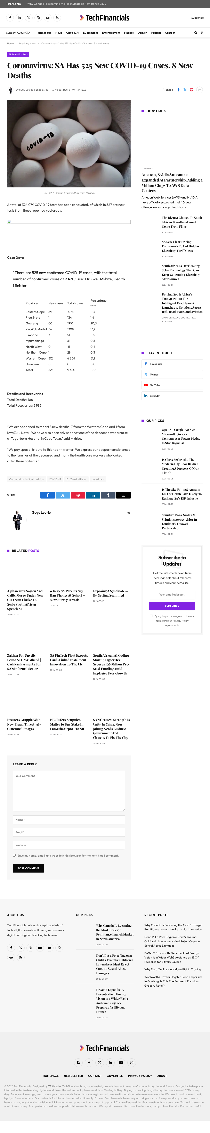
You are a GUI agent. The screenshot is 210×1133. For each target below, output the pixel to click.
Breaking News (18, 54)
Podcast (156, 32)
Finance (129, 32)
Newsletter (73, 1075)
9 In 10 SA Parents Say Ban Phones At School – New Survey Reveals (67, 595)
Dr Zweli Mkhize (76, 479)
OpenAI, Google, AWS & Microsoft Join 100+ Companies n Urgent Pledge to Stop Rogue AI (181, 436)
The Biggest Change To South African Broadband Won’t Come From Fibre (182, 222)
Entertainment (111, 32)
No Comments (62, 90)
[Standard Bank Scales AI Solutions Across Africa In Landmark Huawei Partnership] (150, 520)
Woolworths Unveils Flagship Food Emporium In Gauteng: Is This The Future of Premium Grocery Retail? (173, 981)
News (58, 32)
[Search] (196, 32)
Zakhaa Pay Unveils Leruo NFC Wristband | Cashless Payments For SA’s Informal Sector (24, 662)
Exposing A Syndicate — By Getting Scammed (110, 593)
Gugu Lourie (26, 90)
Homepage (44, 32)
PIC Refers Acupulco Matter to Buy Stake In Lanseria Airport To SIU (67, 724)
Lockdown (98, 479)
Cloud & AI (72, 32)
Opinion (142, 32)
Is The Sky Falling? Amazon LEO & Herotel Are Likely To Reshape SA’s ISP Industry (182, 493)
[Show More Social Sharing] (199, 90)
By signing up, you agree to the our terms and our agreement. (174, 620)
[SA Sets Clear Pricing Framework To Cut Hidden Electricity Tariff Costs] (150, 247)
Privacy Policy (180, 620)
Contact (170, 32)
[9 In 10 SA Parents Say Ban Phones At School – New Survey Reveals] (69, 571)
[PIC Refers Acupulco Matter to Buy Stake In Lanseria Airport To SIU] (69, 700)
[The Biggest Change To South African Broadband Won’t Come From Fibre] (150, 223)
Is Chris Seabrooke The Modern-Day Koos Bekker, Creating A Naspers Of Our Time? (180, 466)
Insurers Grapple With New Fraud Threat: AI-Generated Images (24, 724)
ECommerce (90, 32)
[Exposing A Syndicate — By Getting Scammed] (112, 571)
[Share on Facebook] (178, 90)
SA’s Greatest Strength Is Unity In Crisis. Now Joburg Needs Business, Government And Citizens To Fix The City (111, 729)
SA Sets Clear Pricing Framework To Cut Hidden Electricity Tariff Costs (180, 246)
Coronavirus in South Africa (26, 479)
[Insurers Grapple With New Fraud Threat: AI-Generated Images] (26, 700)
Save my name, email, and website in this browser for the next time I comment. (68, 855)
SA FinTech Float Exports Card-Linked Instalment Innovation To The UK (69, 659)
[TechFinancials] (105, 17)
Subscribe (197, 17)
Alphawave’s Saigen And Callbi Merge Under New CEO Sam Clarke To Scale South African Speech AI (25, 600)
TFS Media (54, 1086)
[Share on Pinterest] (191, 90)
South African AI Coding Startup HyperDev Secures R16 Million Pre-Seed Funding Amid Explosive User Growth (111, 664)
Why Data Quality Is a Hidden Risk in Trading (172, 969)
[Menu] (202, 32)
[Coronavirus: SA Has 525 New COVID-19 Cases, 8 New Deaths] (69, 186)
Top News (147, 168)
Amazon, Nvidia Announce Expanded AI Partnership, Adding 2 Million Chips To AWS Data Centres (172, 182)
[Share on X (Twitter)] (185, 90)
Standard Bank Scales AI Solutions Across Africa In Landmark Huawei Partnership (179, 521)
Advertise (115, 1075)
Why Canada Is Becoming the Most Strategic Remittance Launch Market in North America (68, 4)
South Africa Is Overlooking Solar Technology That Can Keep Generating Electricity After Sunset (181, 272)
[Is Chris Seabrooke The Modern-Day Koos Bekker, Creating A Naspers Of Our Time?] (150, 465)
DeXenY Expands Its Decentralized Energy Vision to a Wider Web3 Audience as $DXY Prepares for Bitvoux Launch (112, 1001)
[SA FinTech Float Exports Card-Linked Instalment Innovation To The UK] (69, 636)
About (162, 1075)
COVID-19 (55, 479)
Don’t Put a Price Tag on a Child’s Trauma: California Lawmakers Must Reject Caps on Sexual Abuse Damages (114, 964)
